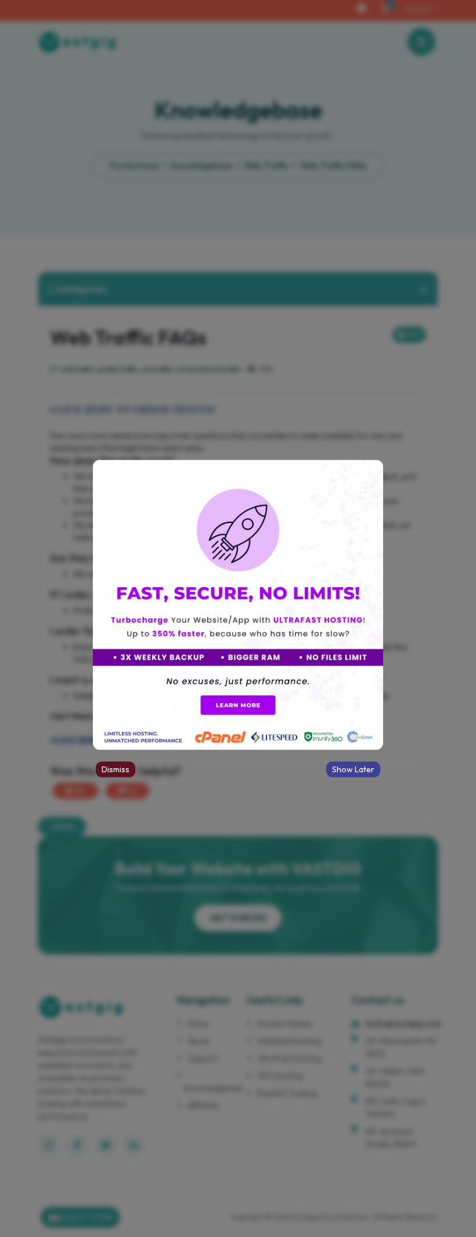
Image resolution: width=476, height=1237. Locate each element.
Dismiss (115, 769)
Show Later (353, 769)
